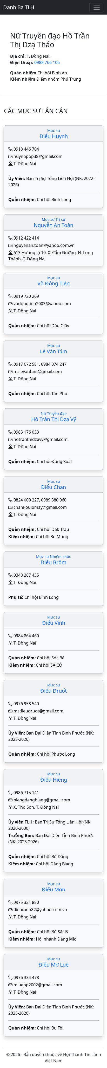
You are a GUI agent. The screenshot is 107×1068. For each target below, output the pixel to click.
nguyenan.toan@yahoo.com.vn (44, 245)
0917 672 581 (26, 364)
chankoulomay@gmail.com (40, 507)
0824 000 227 (26, 500)
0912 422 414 (26, 238)
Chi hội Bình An (52, 73)
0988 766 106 (47, 62)
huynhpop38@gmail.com (38, 156)
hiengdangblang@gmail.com (42, 800)
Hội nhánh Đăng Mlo (56, 939)
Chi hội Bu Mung (52, 536)
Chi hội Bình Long (54, 199)
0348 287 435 (26, 575)
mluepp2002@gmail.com (38, 985)
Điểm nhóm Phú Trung (58, 79)
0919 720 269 (26, 296)
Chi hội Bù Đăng (52, 856)
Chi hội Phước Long (56, 754)
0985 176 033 (26, 432)
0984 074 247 (53, 364)
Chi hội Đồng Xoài (54, 461)
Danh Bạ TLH (18, 7)
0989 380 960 (53, 500)
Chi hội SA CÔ (49, 665)
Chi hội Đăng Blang (54, 864)
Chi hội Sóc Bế (50, 658)
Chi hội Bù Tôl (50, 1028)
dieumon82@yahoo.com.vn (40, 909)
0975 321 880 (26, 902)
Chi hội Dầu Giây (53, 326)
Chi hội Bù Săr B (52, 932)
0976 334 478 (26, 977)
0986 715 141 (26, 792)
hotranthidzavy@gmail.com (41, 439)
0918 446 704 (26, 149)
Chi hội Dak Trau (53, 529)
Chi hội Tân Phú (52, 393)
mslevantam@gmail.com (38, 371)
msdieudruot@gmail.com (38, 711)
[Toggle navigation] (96, 7)
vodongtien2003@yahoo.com (42, 303)
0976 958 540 (26, 703)
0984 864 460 (26, 636)
